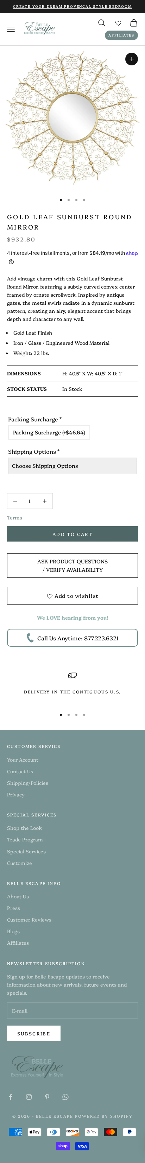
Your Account (22, 759)
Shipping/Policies (27, 782)
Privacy (16, 794)
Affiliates (121, 35)
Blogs (13, 931)
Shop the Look (24, 827)
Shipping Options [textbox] (33, 451)
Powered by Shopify (104, 1116)
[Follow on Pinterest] (47, 1096)
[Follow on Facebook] (10, 1096)
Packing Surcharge (35, 419)
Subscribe (33, 1033)
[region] (72, 687)
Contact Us (20, 771)
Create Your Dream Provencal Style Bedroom (72, 6)
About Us (18, 896)
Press (13, 907)
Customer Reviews (29, 919)
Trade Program (25, 839)
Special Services (26, 851)
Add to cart (72, 534)
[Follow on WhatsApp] (65, 1096)
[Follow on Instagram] (28, 1096)
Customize (19, 862)
